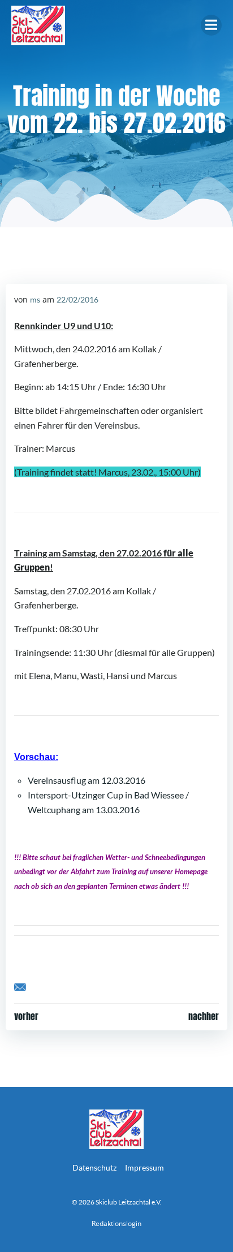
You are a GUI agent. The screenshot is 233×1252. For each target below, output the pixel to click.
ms (35, 299)
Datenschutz (94, 1167)
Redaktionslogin (116, 1223)
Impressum (144, 1167)
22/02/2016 (77, 299)
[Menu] (211, 25)
